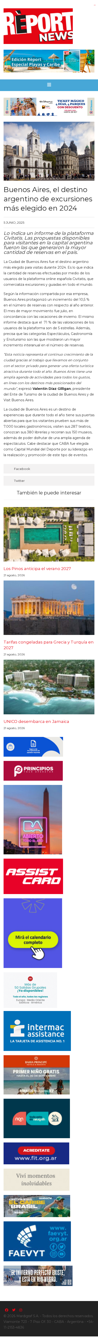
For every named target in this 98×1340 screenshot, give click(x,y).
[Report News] (49, 26)
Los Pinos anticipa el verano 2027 (37, 568)
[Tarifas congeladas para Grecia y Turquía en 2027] (49, 608)
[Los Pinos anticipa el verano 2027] (49, 534)
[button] (49, 85)
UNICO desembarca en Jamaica (36, 721)
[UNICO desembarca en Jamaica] (49, 687)
